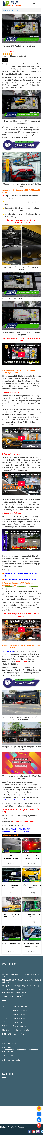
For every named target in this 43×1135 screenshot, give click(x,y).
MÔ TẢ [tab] (5, 60)
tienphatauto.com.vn (18, 992)
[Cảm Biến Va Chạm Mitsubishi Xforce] (31, 933)
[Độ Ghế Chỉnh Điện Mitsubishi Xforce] (11, 845)
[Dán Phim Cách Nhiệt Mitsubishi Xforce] (11, 904)
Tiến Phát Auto (8, 974)
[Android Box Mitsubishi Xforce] (11, 875)
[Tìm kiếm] (34, 3)
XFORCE (15, 10)
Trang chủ (6, 10)
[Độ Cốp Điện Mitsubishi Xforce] (31, 875)
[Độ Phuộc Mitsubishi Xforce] (31, 904)
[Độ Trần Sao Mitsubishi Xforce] (11, 933)
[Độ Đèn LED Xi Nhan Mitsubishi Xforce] (31, 845)
